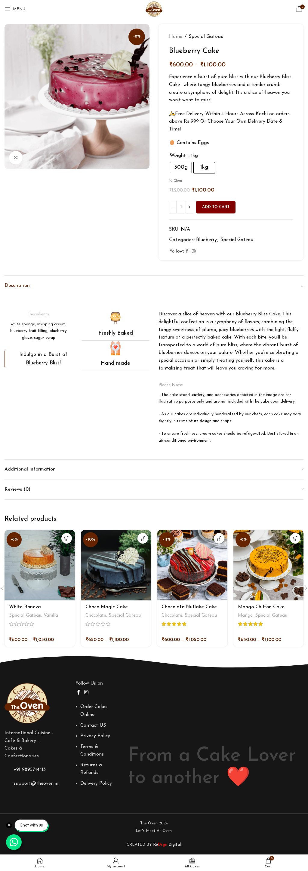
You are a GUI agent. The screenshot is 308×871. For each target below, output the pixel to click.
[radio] (180, 167)
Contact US (93, 725)
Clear (178, 180)
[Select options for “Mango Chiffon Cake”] (295, 538)
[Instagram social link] (193, 251)
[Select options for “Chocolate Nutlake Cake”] (219, 538)
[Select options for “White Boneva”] (66, 538)
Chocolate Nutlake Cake (189, 607)
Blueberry (206, 240)
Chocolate (95, 615)
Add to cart (215, 207)
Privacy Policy (95, 736)
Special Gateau (206, 36)
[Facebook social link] (187, 251)
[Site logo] (154, 8)
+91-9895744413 (30, 769)
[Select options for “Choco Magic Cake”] (142, 538)
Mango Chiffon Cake (261, 607)
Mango (245, 615)
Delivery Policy (96, 783)
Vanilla (51, 615)
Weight (178, 155)
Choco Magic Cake (106, 607)
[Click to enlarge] (16, 157)
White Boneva (25, 607)
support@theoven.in (36, 783)
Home (175, 36)
